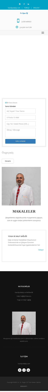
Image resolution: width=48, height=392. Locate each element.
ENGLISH (36, 8)
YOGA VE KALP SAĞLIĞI (17, 236)
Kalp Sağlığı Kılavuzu (24, 296)
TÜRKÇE (26, 8)
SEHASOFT (23, 386)
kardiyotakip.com (24, 364)
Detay (40, 250)
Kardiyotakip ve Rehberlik (24, 292)
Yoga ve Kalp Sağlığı (24, 300)
